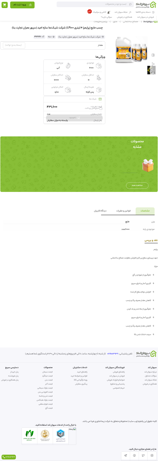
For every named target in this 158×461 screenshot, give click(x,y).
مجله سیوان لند (120, 12)
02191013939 (112, 354)
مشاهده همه (137, 185)
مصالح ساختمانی (130, 22)
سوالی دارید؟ (106, 17)
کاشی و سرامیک (99, 12)
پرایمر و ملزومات (100, 22)
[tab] (145, 211)
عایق (115, 22)
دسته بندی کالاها (143, 12)
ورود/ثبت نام (20, 5)
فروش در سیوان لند (145, 17)
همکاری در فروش (124, 17)
